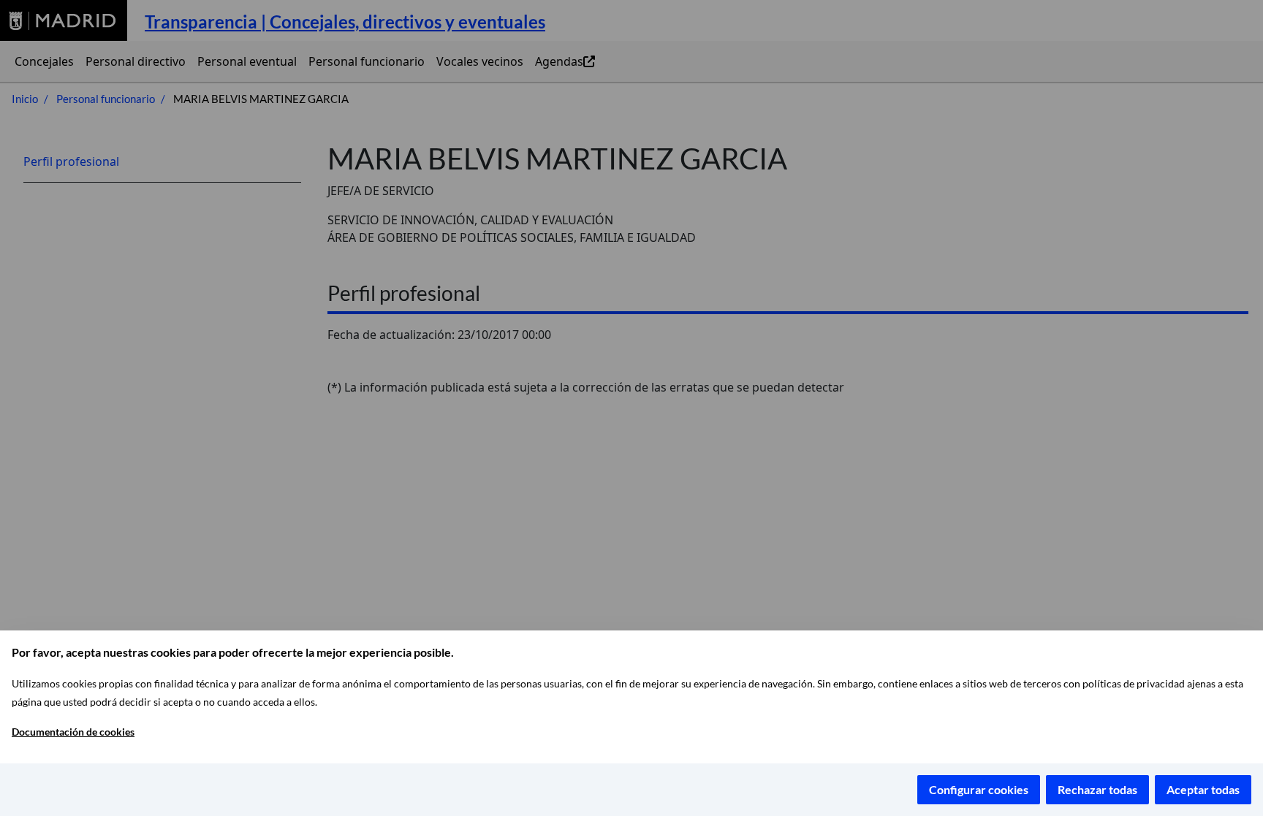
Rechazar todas (1097, 789)
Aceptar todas (1203, 789)
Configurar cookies (978, 789)
